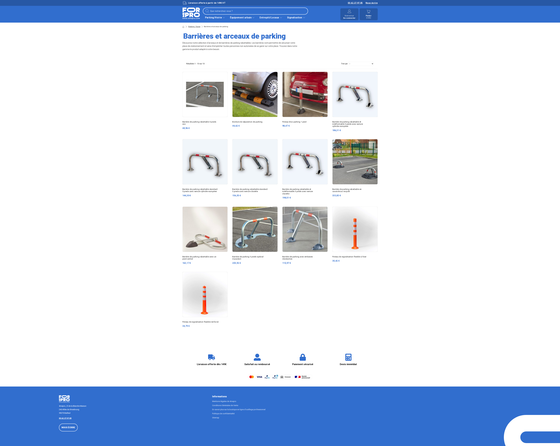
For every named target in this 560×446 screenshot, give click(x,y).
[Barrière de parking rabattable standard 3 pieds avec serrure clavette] (255, 161)
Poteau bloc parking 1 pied (294, 122)
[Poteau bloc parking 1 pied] (305, 94)
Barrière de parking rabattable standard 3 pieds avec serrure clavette (249, 190)
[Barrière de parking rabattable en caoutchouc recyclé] (355, 161)
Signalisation (294, 17)
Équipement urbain (241, 17)
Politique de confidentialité (223, 413)
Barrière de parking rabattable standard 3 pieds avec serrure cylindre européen (200, 190)
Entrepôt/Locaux (269, 17)
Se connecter (349, 18)
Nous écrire (372, 3)
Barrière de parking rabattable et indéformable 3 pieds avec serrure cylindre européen (347, 124)
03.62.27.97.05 (355, 3)
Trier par (344, 64)
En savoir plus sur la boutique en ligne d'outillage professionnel (238, 409)
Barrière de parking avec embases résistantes (297, 258)
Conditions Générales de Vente (225, 405)
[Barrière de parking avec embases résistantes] (305, 229)
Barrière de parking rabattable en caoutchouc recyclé (347, 190)
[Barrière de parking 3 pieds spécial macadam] (255, 229)
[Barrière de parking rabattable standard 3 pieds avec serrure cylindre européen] (205, 161)
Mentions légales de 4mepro (224, 401)
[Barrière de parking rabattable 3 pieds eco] (205, 94)
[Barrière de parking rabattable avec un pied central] (205, 229)
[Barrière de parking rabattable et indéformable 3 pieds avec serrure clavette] (305, 161)
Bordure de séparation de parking (247, 122)
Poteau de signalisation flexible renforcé (200, 322)
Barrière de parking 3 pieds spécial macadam (248, 258)
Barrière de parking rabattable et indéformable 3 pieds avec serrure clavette (297, 191)
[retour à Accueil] (183, 26)
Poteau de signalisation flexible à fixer (349, 257)
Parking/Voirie (213, 17)
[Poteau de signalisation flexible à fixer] (355, 229)
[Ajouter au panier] (223, 124)
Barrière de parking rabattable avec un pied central (199, 258)
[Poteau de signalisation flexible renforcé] (205, 294)
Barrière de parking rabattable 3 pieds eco (199, 123)
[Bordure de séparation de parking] (255, 94)
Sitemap (215, 418)
